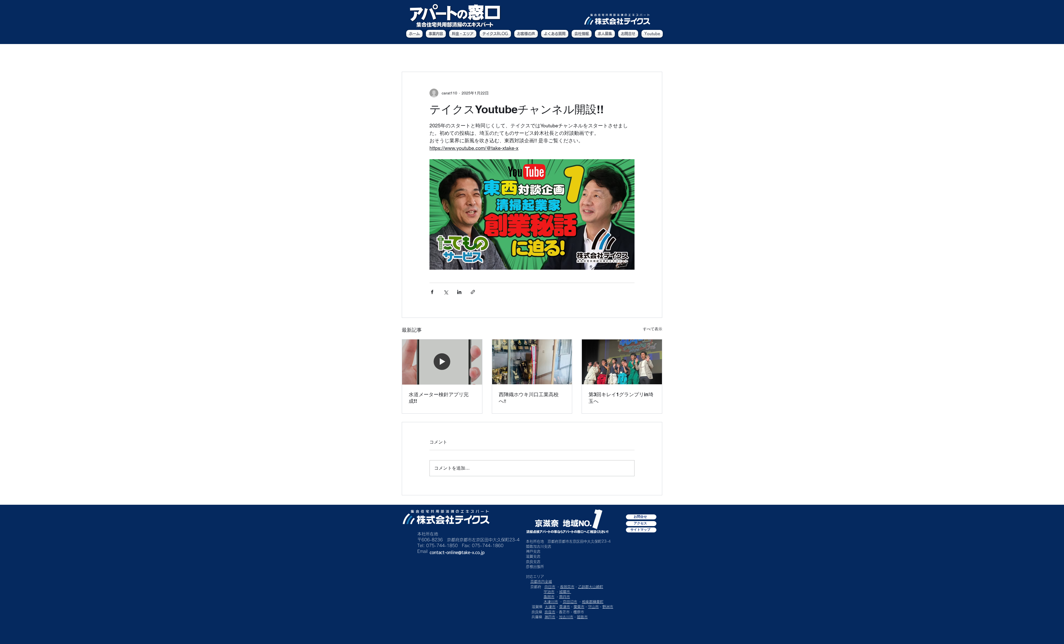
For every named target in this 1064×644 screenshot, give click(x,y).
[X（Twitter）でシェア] (445, 292)
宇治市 (549, 592)
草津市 (564, 607)
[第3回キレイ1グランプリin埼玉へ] (622, 361)
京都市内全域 (541, 581)
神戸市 (549, 617)
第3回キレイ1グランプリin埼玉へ (621, 397)
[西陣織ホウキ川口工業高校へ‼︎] (532, 361)
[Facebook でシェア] (432, 292)
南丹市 (564, 597)
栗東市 (579, 607)
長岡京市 (567, 587)
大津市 (550, 607)
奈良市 (549, 612)
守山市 (593, 607)
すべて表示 (652, 329)
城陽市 (565, 592)
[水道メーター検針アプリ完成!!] (442, 361)
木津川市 (551, 602)
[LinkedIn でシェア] (459, 292)
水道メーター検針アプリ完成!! (439, 397)
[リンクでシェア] (472, 292)
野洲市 (607, 607)
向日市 (549, 587)
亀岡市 (549, 597)
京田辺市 (570, 602)
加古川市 (566, 617)
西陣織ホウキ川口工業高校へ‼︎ (529, 397)
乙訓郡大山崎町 (590, 587)
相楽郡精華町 (592, 602)
